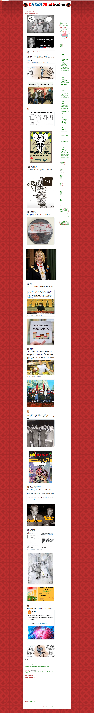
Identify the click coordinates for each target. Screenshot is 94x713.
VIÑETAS (61, 24)
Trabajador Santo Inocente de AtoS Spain (64, 57)
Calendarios (61, 211)
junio (62, 168)
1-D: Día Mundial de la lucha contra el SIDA (64, 159)
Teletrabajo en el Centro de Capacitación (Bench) (64, 135)
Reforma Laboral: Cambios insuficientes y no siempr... (64, 66)
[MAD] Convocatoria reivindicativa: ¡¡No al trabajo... (64, 123)
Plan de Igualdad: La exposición (65, 154)
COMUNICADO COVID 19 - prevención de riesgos (64, 84)
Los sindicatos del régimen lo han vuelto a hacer (31, 661)
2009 (61, 187)
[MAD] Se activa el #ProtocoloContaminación (64, 115)
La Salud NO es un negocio (64, 60)
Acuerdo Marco (66, 204)
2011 (61, 185)
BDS (65, 208)
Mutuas (60, 220)
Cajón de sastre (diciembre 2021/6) (64, 121)
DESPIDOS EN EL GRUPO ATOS (64, 21)
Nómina (64, 220)
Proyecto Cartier (63, 222)
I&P (44, 671)
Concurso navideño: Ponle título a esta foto (65, 125)
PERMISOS (61, 20)
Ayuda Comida (61, 208)
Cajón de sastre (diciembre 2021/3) (64, 143)
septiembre (62, 164)
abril (61, 170)
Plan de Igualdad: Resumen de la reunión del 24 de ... (65, 157)
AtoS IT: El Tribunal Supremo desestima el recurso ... (65, 119)
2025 (61, 43)
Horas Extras (66, 217)
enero (62, 173)
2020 (61, 175)
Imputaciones (61, 218)
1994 (61, 200)
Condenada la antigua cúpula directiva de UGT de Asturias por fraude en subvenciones (36, 662)
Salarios (62, 224)
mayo (61, 169)
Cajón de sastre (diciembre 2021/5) (64, 127)
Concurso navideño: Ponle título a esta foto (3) (65, 79)
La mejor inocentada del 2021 (64, 55)
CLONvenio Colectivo (63, 210)
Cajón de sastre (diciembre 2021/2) (64, 151)
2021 (61, 47)
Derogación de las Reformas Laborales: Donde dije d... (64, 117)
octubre (62, 163)
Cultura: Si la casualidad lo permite (64, 103)
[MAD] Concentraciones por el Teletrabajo (65, 97)
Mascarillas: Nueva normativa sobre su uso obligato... (64, 64)
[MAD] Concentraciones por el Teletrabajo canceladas (65, 70)
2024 (61, 44)
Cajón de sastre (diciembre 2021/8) (64, 99)
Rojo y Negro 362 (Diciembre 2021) (64, 94)
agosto (62, 165)
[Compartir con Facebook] (34, 670)
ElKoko (39, 671)
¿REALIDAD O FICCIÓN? (63, 23)
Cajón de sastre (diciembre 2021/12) (64, 54)
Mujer (50, 671)
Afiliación (67, 205)
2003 (61, 194)
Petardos (62, 49)
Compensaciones (61, 212)
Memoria (48, 671)
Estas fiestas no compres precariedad (64, 145)
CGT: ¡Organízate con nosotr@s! (65, 52)
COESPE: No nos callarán (64, 140)
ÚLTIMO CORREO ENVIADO (64, 25)
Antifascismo (32, 671)
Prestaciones (67, 221)
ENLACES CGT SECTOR (63, 13)
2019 (61, 176)
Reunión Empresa (66, 223)
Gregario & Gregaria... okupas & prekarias (65, 69)
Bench (66, 209)
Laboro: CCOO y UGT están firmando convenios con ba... (65, 153)
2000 (61, 198)
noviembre (62, 162)
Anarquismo (29, 671)
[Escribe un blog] (32, 670)
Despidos (62, 214)
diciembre (62, 48)
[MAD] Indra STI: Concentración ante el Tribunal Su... (64, 129)
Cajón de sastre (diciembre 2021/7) (64, 108)
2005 (61, 192)
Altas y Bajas (61, 206)
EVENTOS (61, 22)
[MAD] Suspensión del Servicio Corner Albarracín (65, 51)
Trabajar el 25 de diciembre (64, 67)
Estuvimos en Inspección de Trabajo (64, 107)
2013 (61, 183)
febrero (62, 172)
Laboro (46, 671)
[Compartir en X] (33, 670)
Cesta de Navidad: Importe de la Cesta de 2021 (65, 141)
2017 (61, 178)
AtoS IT (60, 207)
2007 (61, 190)
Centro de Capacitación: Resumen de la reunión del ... (65, 149)
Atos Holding (66, 207)
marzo (62, 171)
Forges (43, 671)
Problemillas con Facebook (64, 134)
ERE (66, 214)
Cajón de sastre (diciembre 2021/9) (64, 88)
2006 (61, 191)
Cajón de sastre (52, 668)
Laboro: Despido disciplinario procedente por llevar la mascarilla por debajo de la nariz (37, 666)
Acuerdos (62, 205)
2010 (61, 186)
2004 (61, 193)
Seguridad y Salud (53, 671)
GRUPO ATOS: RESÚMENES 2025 (64, 19)
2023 (61, 45)
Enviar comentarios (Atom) (31, 701)
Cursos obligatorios (66, 213)
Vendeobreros (26, 672)
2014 (61, 182)
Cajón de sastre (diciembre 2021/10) (64, 77)
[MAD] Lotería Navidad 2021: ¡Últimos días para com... (65, 105)
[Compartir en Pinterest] (35, 670)
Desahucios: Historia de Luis (64, 133)
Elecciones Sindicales (63, 214)
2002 (61, 195)
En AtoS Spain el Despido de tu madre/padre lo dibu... (65, 111)
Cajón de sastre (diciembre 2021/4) (64, 137)
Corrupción (36, 671)
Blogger (53, 706)
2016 (61, 179)
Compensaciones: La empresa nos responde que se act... (64, 59)
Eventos (41, 671)
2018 (61, 177)
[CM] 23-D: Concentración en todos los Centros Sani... (64, 75)
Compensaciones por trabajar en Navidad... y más (65, 96)
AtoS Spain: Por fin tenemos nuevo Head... (64, 156)
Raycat (46, 706)
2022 (61, 46)
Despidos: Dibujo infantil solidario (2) (64, 90)
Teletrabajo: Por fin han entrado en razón (65, 83)
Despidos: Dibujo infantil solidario (64, 101)
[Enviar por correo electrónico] (31, 670)
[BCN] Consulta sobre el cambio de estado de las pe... (65, 113)
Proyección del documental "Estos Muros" (30, 664)
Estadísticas (61, 216)
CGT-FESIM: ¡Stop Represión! (65, 110)
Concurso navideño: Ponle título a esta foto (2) (65, 81)
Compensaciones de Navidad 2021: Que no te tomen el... (64, 86)
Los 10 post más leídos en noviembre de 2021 (64, 131)
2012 (61, 184)
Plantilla (64, 221)
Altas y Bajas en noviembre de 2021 (65, 92)
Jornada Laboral (66, 219)
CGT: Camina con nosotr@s (64, 139)
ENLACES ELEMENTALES (63, 12)
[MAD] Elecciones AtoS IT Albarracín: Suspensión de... (65, 72)
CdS (34, 671)
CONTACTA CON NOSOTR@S (64, 11)
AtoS (65, 206)
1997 (61, 199)
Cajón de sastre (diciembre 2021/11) (64, 62)
